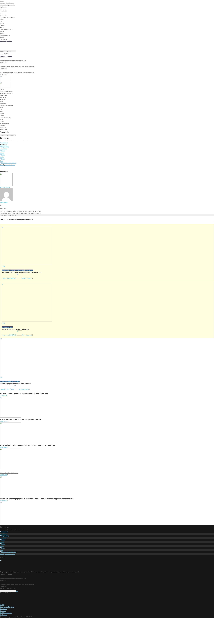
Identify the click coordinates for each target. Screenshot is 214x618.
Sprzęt (2, 31)
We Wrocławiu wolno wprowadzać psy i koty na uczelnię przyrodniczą (27, 445)
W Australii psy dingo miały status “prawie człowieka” (21, 419)
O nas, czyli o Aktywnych (7, 3)
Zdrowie (2, 27)
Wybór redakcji (29, 270)
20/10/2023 (4, 447)
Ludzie (2, 19)
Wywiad (2, 25)
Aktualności (3, 11)
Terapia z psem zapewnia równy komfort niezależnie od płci (24, 393)
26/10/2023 (4, 421)
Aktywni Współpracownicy (7, 5)
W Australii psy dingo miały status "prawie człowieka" (17, 73)
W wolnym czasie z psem (7, 17)
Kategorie (3, 9)
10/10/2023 (3, 501)
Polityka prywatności (6, 613)
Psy (1, 21)
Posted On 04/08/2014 (9, 335)
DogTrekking (3, 15)
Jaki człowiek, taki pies (9, 473)
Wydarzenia (3, 7)
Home (2, 1)
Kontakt (2, 37)
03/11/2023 (3, 396)
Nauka (2, 23)
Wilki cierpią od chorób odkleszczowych (13, 61)
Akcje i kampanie (5, 35)
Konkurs (2, 33)
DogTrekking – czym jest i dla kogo (15, 329)
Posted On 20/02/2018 (9, 278)
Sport (1, 13)
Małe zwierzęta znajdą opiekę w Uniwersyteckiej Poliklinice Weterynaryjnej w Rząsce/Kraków (36, 499)
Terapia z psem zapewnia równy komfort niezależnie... (17, 67)
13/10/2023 (3, 475)
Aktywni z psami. (27, 278)
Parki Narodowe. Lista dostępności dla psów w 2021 (22, 272)
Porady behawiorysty (6, 29)
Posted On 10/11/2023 (7, 389)
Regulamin (3, 611)
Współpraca (3, 39)
